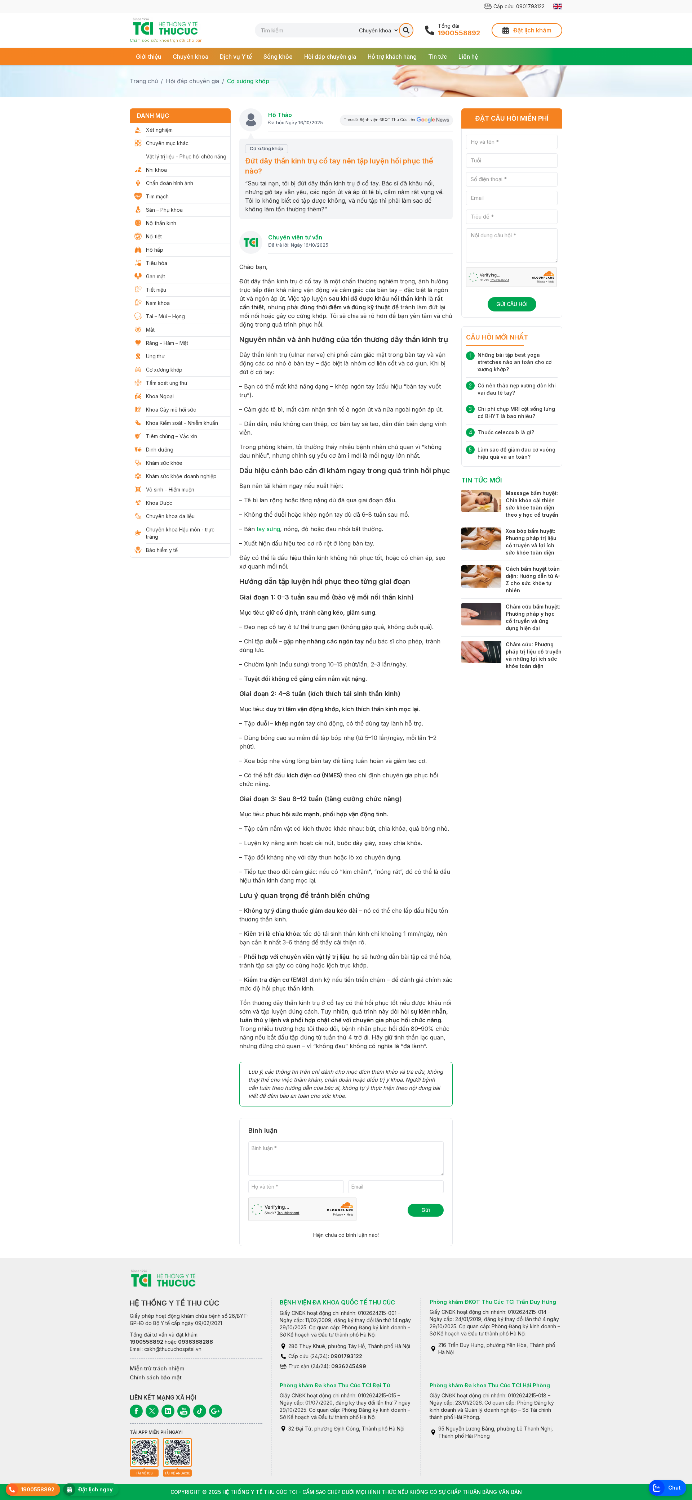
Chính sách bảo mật (156, 1377)
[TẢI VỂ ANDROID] (177, 1452)
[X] (152, 1411)
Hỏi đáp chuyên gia (330, 56)
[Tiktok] (199, 1411)
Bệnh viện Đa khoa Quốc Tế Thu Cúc (337, 1302)
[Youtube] (183, 1411)
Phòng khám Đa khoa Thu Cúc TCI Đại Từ (335, 1385)
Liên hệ (468, 56)
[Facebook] (136, 1411)
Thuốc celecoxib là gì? (506, 432)
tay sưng (268, 529)
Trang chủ (144, 81)
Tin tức (437, 56)
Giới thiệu (148, 56)
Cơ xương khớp (248, 81)
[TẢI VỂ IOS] (144, 1452)
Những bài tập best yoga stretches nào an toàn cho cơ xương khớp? (514, 362)
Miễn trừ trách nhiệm (157, 1368)
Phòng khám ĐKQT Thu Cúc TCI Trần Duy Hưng (493, 1301)
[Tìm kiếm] (406, 30)
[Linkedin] (167, 1411)
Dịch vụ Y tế (236, 56)
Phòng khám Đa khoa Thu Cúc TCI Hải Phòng (490, 1385)
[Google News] (215, 1411)
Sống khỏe (278, 56)
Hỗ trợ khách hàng (392, 56)
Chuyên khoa (190, 56)
